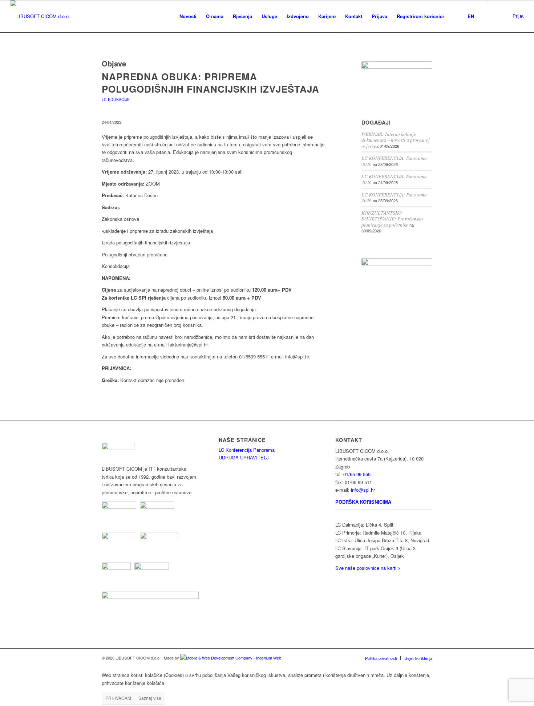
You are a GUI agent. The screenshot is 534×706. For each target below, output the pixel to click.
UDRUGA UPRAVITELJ (244, 457)
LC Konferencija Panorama (247, 449)
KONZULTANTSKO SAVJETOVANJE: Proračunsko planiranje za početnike (392, 218)
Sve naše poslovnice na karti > (368, 567)
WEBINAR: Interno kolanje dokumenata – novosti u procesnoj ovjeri (395, 139)
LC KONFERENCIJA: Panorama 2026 (394, 160)
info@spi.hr (363, 489)
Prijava (518, 15)
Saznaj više (149, 698)
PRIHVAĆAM (118, 698)
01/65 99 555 (357, 474)
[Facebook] (510, 16)
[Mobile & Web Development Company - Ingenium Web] (230, 658)
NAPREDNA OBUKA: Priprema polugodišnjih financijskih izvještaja (210, 83)
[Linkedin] (499, 16)
